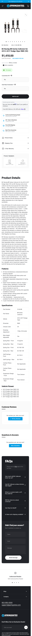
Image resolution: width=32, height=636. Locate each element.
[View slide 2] (14, 583)
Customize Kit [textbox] (12, 75)
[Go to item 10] (25, 42)
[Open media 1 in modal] (26, 15)
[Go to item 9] (23, 42)
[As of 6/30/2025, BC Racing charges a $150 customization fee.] (11, 75)
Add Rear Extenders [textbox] (14, 84)
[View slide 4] (18, 583)
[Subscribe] (26, 627)
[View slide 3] (16, 583)
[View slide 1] (12, 583)
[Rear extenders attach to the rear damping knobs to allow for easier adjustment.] (15, 84)
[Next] (28, 1)
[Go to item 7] (18, 42)
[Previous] (2, 1)
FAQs (16, 466)
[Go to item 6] (16, 42)
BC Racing (5, 45)
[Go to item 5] (14, 42)
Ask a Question (16, 446)
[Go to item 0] (6, 42)
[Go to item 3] (10, 42)
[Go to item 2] (8, 42)
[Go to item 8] (20, 42)
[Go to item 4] (12, 42)
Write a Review (17, 419)
